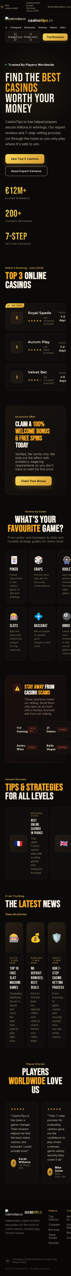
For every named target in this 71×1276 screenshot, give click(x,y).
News (53, 27)
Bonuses (29, 27)
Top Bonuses (55, 37)
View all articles (16, 914)
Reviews (54, 1242)
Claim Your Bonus (33, 481)
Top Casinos (54, 1218)
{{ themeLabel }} (23, 37)
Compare (15, 27)
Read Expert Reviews (26, 171)
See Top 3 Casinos (25, 159)
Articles (64, 27)
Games (42, 27)
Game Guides (53, 1236)
